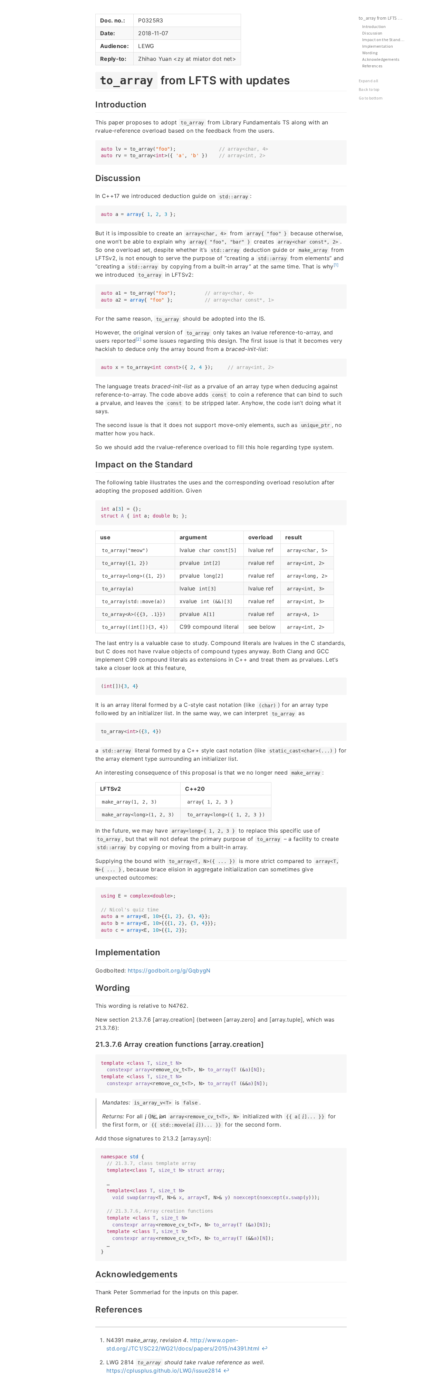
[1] (336, 264)
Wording (369, 52)
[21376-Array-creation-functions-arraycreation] (91, 1043)
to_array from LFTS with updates (385, 18)
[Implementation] (91, 951)
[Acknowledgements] (91, 1273)
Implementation (377, 46)
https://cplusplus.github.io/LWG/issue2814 (163, 1370)
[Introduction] (91, 103)
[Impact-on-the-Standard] (91, 463)
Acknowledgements (381, 59)
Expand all (368, 80)
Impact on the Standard (384, 39)
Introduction (374, 26)
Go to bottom (371, 98)
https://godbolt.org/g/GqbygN (169, 970)
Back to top (369, 89)
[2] (138, 339)
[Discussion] (91, 177)
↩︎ (264, 1348)
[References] (91, 1309)
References (372, 65)
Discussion (372, 33)
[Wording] (91, 987)
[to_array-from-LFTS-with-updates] (91, 79)
